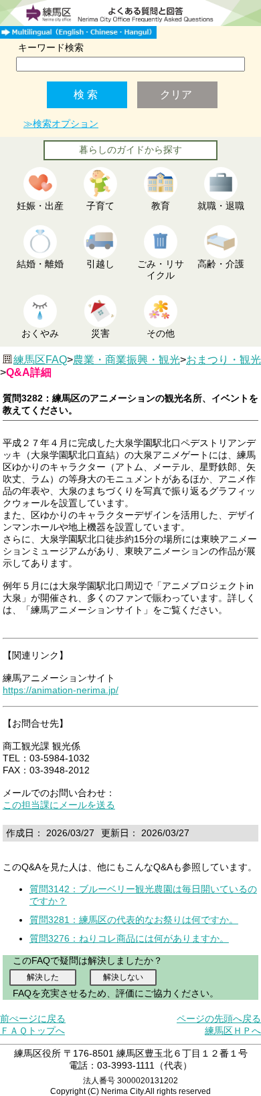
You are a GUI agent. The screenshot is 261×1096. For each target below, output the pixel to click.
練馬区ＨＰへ (233, 1030)
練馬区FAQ (40, 359)
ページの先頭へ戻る (219, 1018)
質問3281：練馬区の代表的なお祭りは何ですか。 (133, 919)
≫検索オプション (60, 123)
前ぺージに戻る (33, 1018)
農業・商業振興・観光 (126, 359)
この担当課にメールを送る (59, 804)
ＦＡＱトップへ (32, 1030)
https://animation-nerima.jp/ (60, 690)
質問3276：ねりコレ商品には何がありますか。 (129, 938)
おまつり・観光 (223, 359)
